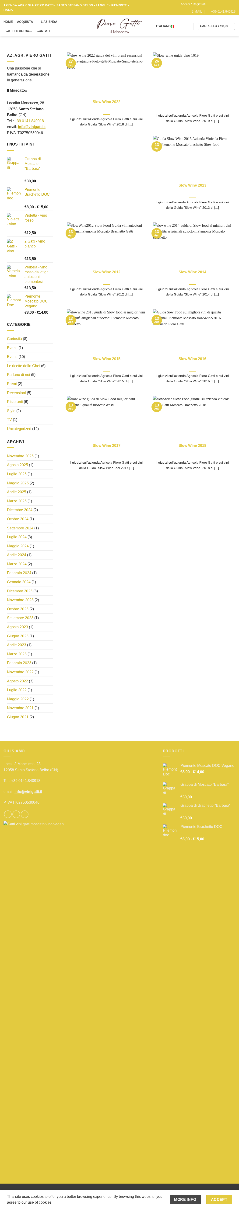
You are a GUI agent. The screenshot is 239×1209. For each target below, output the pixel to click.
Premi (12, 384)
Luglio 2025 (17, 474)
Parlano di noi (18, 375)
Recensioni (16, 393)
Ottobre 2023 (17, 609)
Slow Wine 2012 (106, 272)
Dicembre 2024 (19, 510)
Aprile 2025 (16, 492)
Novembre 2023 (20, 600)
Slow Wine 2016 (192, 359)
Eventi (12, 348)
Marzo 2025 (17, 501)
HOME (8, 22)
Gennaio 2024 (19, 582)
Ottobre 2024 (17, 519)
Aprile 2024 (16, 555)
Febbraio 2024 (19, 573)
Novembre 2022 (20, 672)
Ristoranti (15, 402)
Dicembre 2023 (19, 591)
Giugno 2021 (17, 717)
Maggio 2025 (18, 483)
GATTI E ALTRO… (19, 31)
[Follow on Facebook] (214, 4)
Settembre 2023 (20, 618)
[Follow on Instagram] (218, 4)
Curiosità (14, 339)
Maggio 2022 (18, 699)
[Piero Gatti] (120, 25)
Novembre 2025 (20, 456)
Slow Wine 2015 (106, 359)
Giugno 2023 (17, 636)
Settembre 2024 (20, 528)
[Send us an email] (223, 4)
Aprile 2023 (16, 645)
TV (9, 420)
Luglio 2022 (17, 690)
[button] (193, 4)
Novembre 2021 (20, 708)
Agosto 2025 (17, 465)
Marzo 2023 (17, 654)
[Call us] (227, 4)
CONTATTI (44, 31)
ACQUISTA (25, 22)
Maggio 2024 (18, 546)
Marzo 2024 (17, 564)
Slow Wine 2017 (106, 446)
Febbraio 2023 (19, 663)
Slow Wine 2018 (192, 446)
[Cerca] (188, 26)
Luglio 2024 (17, 537)
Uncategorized (19, 429)
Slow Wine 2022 (106, 102)
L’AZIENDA (49, 22)
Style (11, 411)
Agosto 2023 (17, 627)
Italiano (163, 26)
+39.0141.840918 (29, 121)
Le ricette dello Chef (23, 366)
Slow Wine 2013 (192, 185)
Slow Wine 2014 (192, 272)
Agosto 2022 (17, 681)
